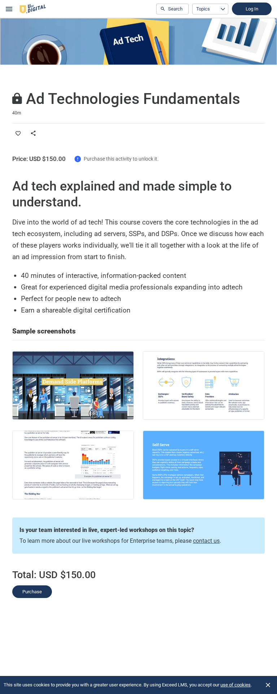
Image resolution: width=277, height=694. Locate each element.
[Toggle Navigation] (9, 9)
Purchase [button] (32, 591)
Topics (203, 9)
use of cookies (235, 685)
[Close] (268, 685)
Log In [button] (252, 9)
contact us (206, 540)
